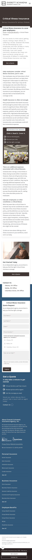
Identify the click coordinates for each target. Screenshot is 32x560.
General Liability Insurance (9, 491)
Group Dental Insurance (8, 514)
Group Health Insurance (8, 511)
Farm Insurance (6, 484)
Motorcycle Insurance (8, 468)
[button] (30, 3)
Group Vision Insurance (8, 518)
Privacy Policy (6, 444)
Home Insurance (6, 457)
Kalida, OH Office (10, 288)
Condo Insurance (6, 471)
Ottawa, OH (9, 340)
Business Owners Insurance (9, 488)
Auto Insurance (6, 461)
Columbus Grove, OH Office (14, 290)
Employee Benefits (13, 32)
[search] (26, 3)
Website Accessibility (17, 444)
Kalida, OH (9, 343)
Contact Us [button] (6, 405)
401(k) (3, 521)
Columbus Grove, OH (12, 347)
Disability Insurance (7, 525)
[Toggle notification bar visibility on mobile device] (2, 547)
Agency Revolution (11, 540)
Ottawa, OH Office (10, 285)
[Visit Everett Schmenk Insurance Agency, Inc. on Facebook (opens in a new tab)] (4, 295)
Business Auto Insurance (9, 498)
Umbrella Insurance (7, 464)
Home (4, 32)
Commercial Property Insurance (11, 495)
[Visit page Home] (14, 3)
